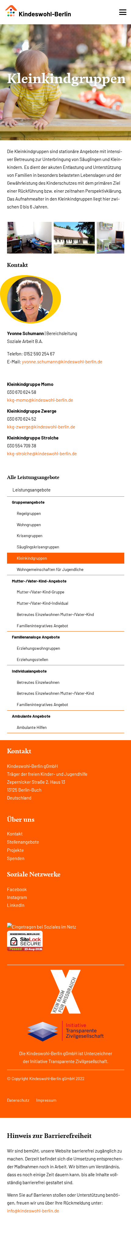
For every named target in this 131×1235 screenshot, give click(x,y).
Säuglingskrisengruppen (38, 546)
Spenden (15, 858)
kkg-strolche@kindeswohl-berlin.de (42, 453)
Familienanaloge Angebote (36, 636)
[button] (122, 12)
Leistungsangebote (31, 489)
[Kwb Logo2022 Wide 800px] (38, 11)
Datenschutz (18, 1100)
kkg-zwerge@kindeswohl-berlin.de (41, 426)
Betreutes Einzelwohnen (38, 682)
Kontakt (15, 833)
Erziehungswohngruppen (38, 648)
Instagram (17, 897)
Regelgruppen (29, 513)
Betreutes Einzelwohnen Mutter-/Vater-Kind (55, 614)
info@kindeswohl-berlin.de (33, 1210)
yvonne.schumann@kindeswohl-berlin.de (62, 361)
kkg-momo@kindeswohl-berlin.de (40, 400)
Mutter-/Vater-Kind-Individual (42, 603)
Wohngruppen (29, 524)
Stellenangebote (23, 842)
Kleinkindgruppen (32, 558)
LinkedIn (15, 905)
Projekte (15, 850)
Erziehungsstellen (32, 659)
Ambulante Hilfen (32, 727)
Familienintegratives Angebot (42, 625)
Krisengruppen (29, 535)
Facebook (17, 889)
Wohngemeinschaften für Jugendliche (50, 569)
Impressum (46, 1100)
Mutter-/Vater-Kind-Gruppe (40, 591)
